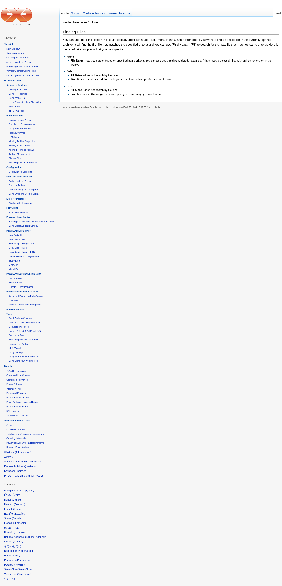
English (18, 509)
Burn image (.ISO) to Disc (21, 243)
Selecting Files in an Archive (23, 162)
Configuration (14, 167)
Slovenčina (24, 569)
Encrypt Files (15, 282)
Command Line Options (18, 375)
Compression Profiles (17, 380)
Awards (8, 457)
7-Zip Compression (16, 371)
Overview (13, 265)
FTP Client (12, 208)
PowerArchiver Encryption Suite (23, 274)
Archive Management (19, 154)
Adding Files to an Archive (19, 62)
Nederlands (25, 550)
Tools (9, 314)
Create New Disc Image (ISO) (24, 256)
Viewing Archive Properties (22, 141)
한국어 (16, 546)
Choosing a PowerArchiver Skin (24, 322)
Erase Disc (14, 260)
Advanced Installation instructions (23, 461)
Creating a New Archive (18, 57)
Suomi (16, 518)
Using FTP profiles (18, 94)
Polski (15, 555)
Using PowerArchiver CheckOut (25, 102)
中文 (13, 578)
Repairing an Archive (19, 344)
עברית (8, 527)
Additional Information (17, 420)
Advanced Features (16, 85)
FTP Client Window (18, 212)
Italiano (18, 541)
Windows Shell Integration (21, 203)
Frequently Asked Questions (20, 466)
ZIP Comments (16, 110)
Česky (16, 495)
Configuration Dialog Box (21, 172)
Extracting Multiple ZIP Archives (24, 339)
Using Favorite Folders (20, 128)
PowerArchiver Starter (17, 406)
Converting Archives (19, 327)
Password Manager (16, 393)
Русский (19, 564)
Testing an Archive (18, 89)
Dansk (16, 499)
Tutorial (8, 44)
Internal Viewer (13, 388)
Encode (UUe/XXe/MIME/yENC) (25, 331)
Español (19, 513)
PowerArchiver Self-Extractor (22, 291)
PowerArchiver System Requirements (25, 443)
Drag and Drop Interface (19, 176)
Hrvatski (19, 532)
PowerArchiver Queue (17, 397)
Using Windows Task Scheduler (24, 226)
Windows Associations (17, 415)
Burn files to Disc (17, 239)
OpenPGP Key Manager (21, 287)
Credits (10, 425)
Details (8, 366)
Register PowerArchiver (18, 447)
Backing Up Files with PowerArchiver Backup (31, 221)
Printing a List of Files (19, 145)
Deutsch (19, 504)
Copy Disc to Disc (18, 248)
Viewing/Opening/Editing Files (21, 71)
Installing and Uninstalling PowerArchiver (26, 434)
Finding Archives (17, 133)
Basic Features (14, 115)
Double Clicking (14, 384)
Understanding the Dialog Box (23, 189)
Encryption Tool (16, 335)
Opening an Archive (16, 53)
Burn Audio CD (16, 235)
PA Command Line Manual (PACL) (23, 475)
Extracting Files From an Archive (22, 75)
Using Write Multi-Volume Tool (23, 361)
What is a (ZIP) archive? (17, 452)
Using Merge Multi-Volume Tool (24, 356)
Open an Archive (17, 185)
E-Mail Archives (16, 137)
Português (23, 560)
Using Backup (16, 352)
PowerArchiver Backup (18, 217)
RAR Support (13, 411)
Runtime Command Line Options (25, 304)
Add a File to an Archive (20, 181)
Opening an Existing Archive (23, 124)
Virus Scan (14, 106)
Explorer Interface (16, 198)
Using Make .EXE (17, 98)
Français (20, 523)
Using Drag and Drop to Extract (24, 194)
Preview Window (15, 309)
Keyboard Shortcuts (15, 471)
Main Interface (12, 80)
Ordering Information (16, 438)
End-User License (15, 429)
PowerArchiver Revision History (22, 402)
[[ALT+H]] (16, 16)
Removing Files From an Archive (22, 66)
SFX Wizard (15, 348)
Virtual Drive (15, 269)
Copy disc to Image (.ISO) (22, 252)
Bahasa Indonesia (36, 537)
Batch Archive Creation (20, 318)
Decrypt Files (15, 278)
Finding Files (15, 158)
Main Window (13, 49)
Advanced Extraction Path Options (26, 296)
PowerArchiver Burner (18, 230)
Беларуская (26, 490)
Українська (24, 574)
